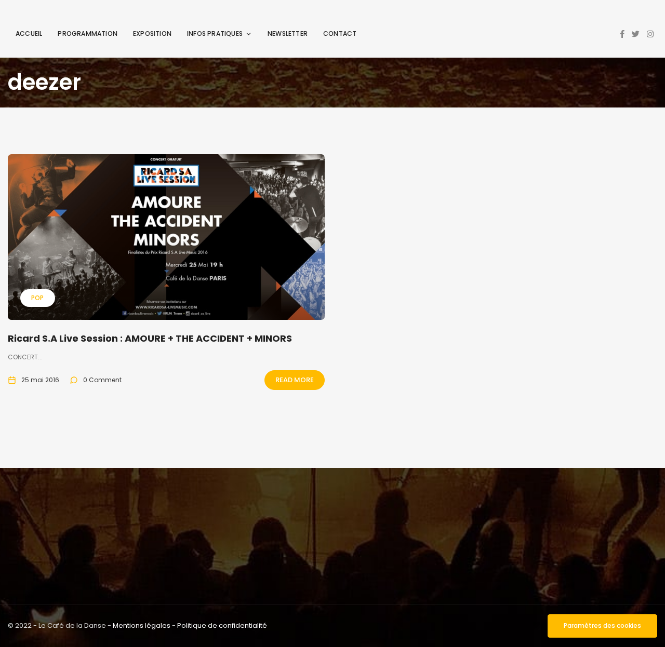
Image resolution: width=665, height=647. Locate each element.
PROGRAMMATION (87, 33)
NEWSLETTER (288, 33)
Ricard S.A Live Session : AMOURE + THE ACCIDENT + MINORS (150, 338)
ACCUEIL (29, 33)
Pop (37, 297)
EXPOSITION (152, 33)
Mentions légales (141, 625)
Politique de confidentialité (222, 625)
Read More (294, 380)
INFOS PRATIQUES (215, 33)
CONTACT (339, 33)
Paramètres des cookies (602, 625)
